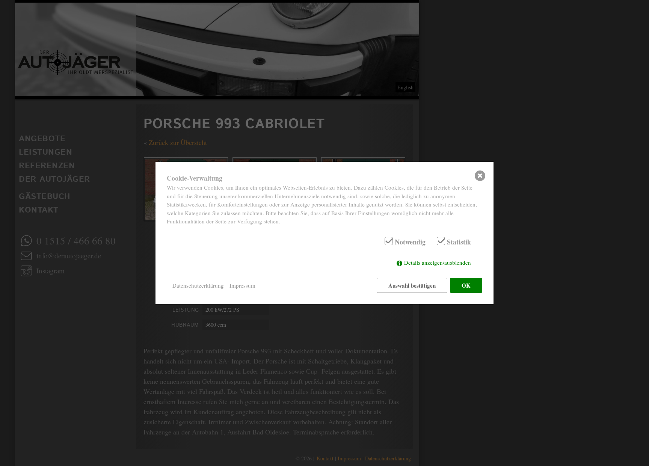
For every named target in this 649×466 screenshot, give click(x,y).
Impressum (242, 285)
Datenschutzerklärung (198, 285)
